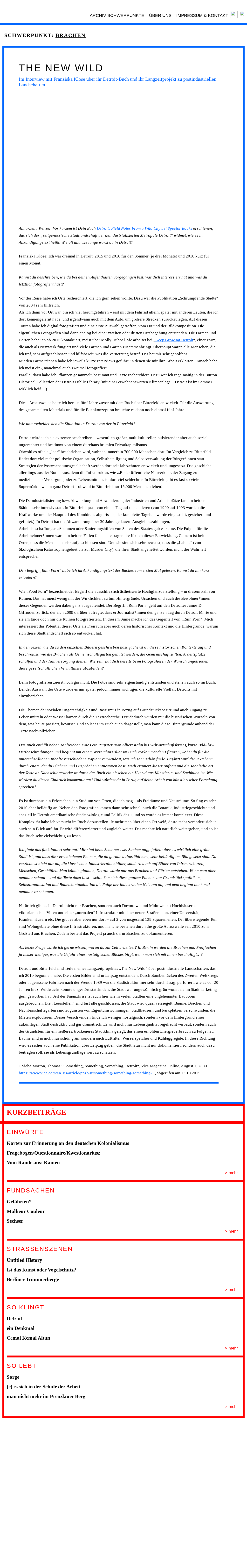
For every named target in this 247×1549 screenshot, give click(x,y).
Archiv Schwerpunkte (117, 15)
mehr (232, 1173)
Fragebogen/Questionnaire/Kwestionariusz (53, 1153)
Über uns (160, 15)
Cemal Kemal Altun (28, 1338)
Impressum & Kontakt (202, 15)
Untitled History (24, 1260)
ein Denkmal (20, 1328)
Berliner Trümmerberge (33, 1279)
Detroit (14, 1318)
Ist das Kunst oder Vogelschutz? (41, 1270)
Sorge (13, 1377)
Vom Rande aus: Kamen (33, 1162)
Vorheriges (9, 156)
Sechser (15, 1221)
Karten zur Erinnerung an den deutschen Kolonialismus (68, 1143)
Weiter (228, 156)
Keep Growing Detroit (174, 340)
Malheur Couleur (26, 1211)
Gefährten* (19, 1202)
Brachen (70, 35)
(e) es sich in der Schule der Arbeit (43, 1387)
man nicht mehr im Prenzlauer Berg (46, 1396)
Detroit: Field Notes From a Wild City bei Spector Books (144, 228)
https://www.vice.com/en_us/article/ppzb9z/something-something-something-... (87, 1073)
